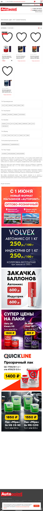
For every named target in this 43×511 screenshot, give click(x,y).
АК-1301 (8, 123)
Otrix (6, 105)
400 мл (21, 135)
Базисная (4, 123)
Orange (19, 123)
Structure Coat (5, 126)
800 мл (28, 135)
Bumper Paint (25, 123)
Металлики (10, 114)
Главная (2, 510)
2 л (18, 135)
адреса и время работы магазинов (19, 1)
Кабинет (37, 4)
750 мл (9, 135)
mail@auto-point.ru (37, 10)
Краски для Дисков (11, 153)
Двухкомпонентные (6, 144)
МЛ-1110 (12, 123)
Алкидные (16, 114)
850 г (5, 135)
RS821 (30, 123)
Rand (22, 105)
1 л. (2, 135)
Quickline (10, 105)
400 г (15, 135)
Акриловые (4, 114)
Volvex (15, 105)
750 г (24, 135)
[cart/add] (12, 60)
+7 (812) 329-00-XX (37, 8)
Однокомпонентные (15, 144)
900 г (12, 135)
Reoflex (18, 105)
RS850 (16, 123)
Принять (36, 505)
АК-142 (33, 123)
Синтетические (22, 114)
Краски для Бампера (20, 153)
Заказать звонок (38, 11)
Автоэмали (4, 153)
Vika (3, 105)
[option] (21, 207)
